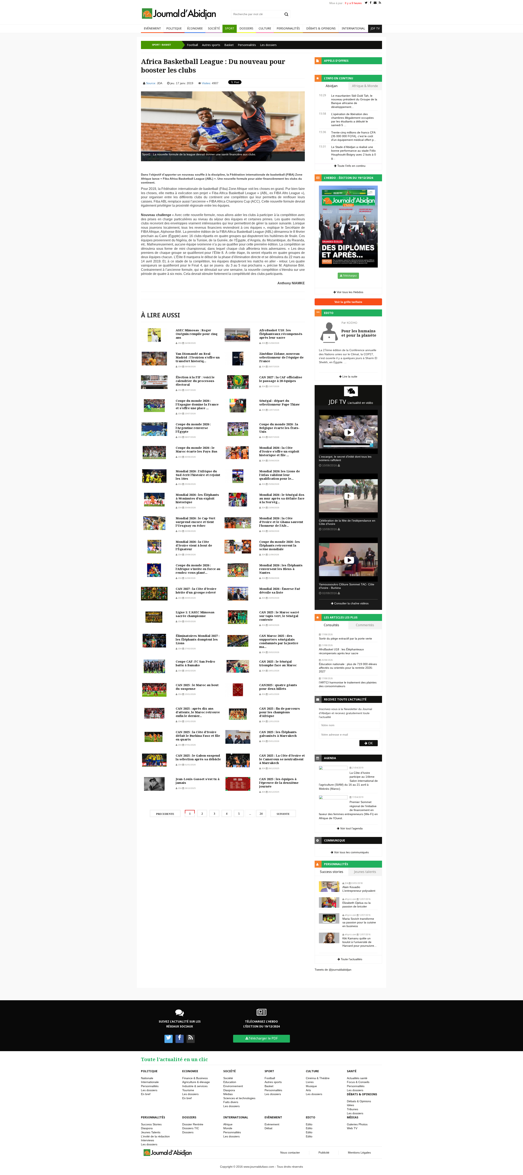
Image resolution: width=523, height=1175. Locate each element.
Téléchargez (349, 275)
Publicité (323, 1152)
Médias (228, 1094)
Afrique (227, 1124)
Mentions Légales (359, 1152)
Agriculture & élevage (196, 1082)
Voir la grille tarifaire (348, 302)
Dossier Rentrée (192, 1124)
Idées (350, 1105)
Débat (268, 1128)
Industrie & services (195, 1086)
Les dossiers (268, 45)
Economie (190, 1071)
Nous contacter (290, 1152)
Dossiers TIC (190, 1128)
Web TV (352, 1128)
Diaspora (229, 1090)
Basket (229, 45)
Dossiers (246, 28)
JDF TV (375, 28)
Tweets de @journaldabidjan (333, 969)
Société (214, 28)
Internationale (150, 1082)
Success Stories (151, 1124)
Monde (227, 1128)
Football (192, 45)
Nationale (147, 1078)
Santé (351, 1071)
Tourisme (188, 1090)
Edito (310, 1117)
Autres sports (211, 45)
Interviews (147, 1140)
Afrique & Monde (365, 86)
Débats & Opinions (321, 28)
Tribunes (352, 1109)
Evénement (152, 28)
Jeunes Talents (150, 1132)
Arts (308, 1090)
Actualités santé (357, 1078)
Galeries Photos (357, 1124)
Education (229, 1082)
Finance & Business (195, 1078)
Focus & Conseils (358, 1082)
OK (370, 743)
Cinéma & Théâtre (318, 1078)
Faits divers (230, 1102)
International (353, 28)
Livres (310, 1082)
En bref (145, 1094)
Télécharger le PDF (263, 1038)
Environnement (233, 1086)
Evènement (273, 1117)
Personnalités (288, 28)
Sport (229, 28)
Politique (174, 28)
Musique (311, 1086)
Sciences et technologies (239, 1098)
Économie (195, 28)
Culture (265, 28)
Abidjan (331, 86)
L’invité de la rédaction (155, 1136)
